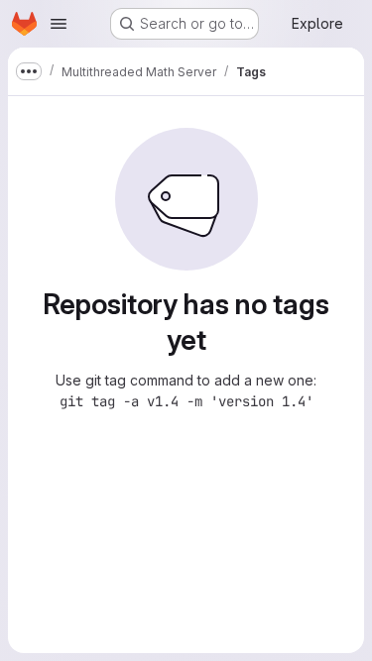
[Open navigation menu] (58, 24)
